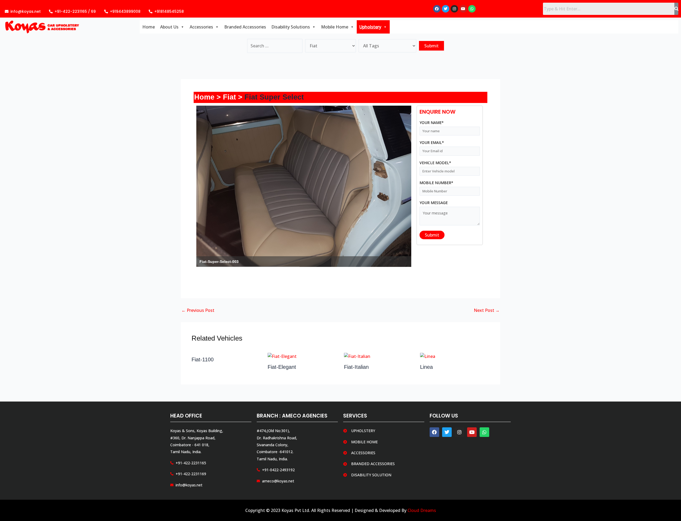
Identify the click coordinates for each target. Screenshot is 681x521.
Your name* (432, 122)
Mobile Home (334, 27)
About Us (169, 27)
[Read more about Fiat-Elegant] (282, 356)
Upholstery (370, 27)
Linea (426, 367)
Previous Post (197, 310)
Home (148, 27)
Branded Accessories (245, 27)
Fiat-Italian (356, 367)
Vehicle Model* (435, 162)
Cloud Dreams (422, 510)
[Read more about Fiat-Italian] (357, 356)
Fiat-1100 (203, 359)
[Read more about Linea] (427, 356)
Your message (434, 202)
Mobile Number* (436, 182)
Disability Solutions (290, 27)
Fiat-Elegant (282, 367)
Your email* (432, 142)
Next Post (487, 310)
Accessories (201, 27)
